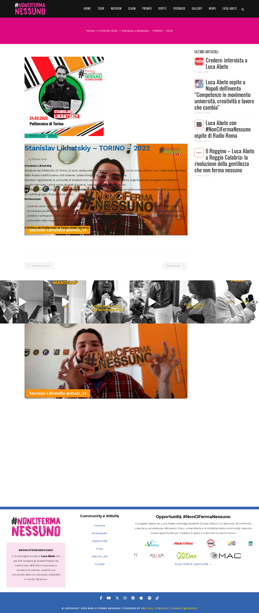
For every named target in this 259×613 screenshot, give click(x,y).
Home (90, 30)
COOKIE (176, 608)
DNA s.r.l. (148, 608)
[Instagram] (39, 319)
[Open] (21, 301)
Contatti (99, 564)
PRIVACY (162, 608)
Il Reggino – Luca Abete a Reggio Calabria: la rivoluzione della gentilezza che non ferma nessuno (224, 160)
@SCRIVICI (190, 608)
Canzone (99, 525)
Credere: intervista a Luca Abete (226, 63)
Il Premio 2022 (108, 30)
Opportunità (99, 541)
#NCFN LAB (99, 556)
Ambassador (100, 533)
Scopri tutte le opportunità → (193, 564)
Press (99, 548)
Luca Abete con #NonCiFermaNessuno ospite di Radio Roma (223, 128)
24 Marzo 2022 (37, 159)
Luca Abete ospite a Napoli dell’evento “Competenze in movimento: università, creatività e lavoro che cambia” (224, 94)
